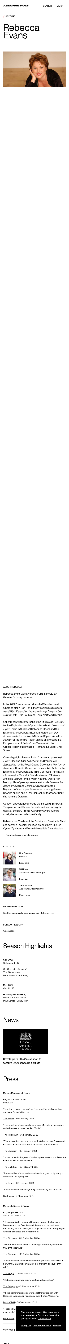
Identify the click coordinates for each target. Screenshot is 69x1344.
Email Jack (24, 895)
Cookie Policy (44, 1318)
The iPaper (8, 1118)
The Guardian (10, 1150)
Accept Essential (42, 1325)
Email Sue (24, 862)
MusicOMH (9, 1302)
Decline (57, 1325)
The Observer (10, 1238)
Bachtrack (8, 1195)
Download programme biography (22, 835)
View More (9, 1329)
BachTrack (8, 1318)
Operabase (8, 930)
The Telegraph (10, 1134)
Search (47, 6)
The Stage (8, 1273)
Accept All (26, 1325)
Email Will (24, 879)
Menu (60, 6)
